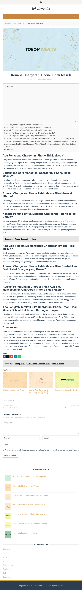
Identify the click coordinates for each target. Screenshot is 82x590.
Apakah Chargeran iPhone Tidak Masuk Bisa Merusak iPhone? (29, 130)
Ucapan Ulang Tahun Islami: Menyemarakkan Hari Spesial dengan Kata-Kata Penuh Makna (40, 392)
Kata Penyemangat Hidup (71, 407)
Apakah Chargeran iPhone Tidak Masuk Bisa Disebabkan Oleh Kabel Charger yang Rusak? (40, 138)
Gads (12, 400)
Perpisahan (7, 569)
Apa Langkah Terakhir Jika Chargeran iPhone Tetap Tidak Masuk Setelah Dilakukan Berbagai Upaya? (41, 145)
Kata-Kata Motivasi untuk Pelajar (14, 390)
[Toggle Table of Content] (74, 121)
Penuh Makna (8, 565)
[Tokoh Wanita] (41, 8)
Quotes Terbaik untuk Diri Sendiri (66, 390)
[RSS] (41, 2)
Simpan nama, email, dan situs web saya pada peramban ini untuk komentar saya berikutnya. (41, 449)
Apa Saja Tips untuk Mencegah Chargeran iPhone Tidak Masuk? (30, 135)
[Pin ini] (11, 356)
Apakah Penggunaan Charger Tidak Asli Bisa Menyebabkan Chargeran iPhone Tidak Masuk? (41, 141)
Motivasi (6, 557)
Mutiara (6, 561)
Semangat (7, 577)
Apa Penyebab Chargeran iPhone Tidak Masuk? (23, 124)
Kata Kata (6, 549)
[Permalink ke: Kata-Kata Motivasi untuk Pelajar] (15, 380)
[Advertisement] (40, 104)
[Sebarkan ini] (4, 356)
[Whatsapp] (19, 356)
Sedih (5, 573)
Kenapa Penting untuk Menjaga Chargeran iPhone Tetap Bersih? (30, 133)
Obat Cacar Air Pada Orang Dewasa (14, 407)
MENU (76, 17)
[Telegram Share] (15, 356)
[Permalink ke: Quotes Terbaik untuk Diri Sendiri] (67, 380)
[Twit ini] (8, 356)
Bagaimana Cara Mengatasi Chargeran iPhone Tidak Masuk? (28, 127)
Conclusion (9, 149)
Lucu (4, 553)
